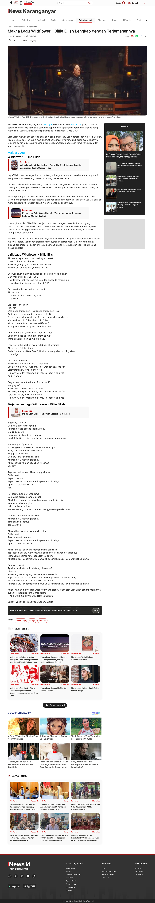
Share (127, 36)
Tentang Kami (70, 868)
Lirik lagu (47, 124)
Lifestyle (127, 20)
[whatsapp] (137, 36)
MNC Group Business (109, 871)
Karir (103, 868)
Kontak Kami (70, 887)
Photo (139, 20)
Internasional (67, 20)
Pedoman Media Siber (73, 875)
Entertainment (85, 20)
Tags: (10, 620)
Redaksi (69, 871)
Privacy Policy (71, 884)
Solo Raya (26, 20)
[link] (132, 36)
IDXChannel (139, 875)
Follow (96, 610)
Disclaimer (69, 878)
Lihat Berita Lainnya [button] (54, 705)
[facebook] (141, 36)
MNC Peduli (106, 878)
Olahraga (102, 20)
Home (13, 20)
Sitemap (69, 890)
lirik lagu (32, 621)
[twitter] (145, 36)
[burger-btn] (145, 3)
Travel (114, 20)
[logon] (10, 3)
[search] (89, 3)
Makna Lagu (16, 152)
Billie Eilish (75, 124)
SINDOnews (139, 871)
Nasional (41, 20)
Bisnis (53, 20)
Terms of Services (72, 881)
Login (118, 3)
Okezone (138, 868)
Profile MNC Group (108, 875)
